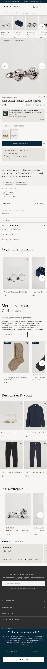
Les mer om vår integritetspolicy (23, 588)
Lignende (17, 249)
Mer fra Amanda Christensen (15, 308)
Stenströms (18, 32)
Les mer (42, 119)
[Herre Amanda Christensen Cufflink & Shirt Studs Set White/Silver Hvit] (6, 23)
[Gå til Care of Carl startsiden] (10, 6)
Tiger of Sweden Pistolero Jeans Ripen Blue (34, 472)
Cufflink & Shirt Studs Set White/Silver (5, 35)
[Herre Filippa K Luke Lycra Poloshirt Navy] (35, 415)
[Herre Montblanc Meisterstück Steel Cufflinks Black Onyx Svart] (18, 509)
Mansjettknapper (18, 41)
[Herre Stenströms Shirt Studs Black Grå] (19, 23)
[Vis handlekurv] (40, 7)
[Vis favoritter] (37, 7)
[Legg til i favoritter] (26, 259)
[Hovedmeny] (43, 6)
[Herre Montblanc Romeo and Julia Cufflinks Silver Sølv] (32, 23)
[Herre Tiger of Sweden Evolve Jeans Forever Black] (11, 454)
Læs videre (23, 645)
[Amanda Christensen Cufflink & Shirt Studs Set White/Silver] (16, 290)
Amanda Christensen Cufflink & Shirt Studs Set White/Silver (15, 292)
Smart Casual (21, 182)
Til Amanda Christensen (13, 335)
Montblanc (30, 32)
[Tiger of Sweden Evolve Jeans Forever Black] (11, 470)
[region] (23, 553)
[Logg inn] (34, 6)
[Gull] (5, 134)
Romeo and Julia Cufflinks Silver (31, 35)
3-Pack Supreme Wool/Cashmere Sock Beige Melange (15, 378)
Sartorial (8, 182)
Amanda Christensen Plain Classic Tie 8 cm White (10, 433)
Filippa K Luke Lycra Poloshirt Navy (35, 433)
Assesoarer (6, 41)
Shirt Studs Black (18, 34)
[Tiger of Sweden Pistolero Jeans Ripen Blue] (35, 470)
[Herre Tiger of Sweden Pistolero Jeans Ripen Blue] (35, 454)
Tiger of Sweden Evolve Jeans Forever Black (11, 472)
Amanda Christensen (6, 33)
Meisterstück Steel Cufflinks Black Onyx (17, 530)
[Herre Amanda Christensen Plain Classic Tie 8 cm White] (11, 415)
